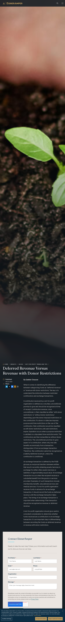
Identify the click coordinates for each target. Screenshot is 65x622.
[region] (32, 615)
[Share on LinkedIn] (6, 386)
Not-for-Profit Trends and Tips (36, 364)
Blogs (21, 364)
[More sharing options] (17, 386)
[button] (62, 3)
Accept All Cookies (41, 618)
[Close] (62, 611)
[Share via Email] (15, 386)
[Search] (57, 3)
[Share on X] (9, 386)
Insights (13, 364)
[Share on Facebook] (12, 386)
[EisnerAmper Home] (12, 3)
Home (6, 364)
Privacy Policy (34, 599)
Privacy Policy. (37, 615)
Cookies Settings (6, 618)
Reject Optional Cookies (55, 618)
